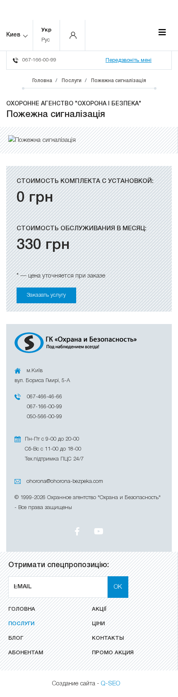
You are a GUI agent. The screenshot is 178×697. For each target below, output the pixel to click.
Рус (45, 40)
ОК (118, 587)
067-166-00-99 (39, 60)
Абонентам (25, 653)
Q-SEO (110, 684)
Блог (15, 638)
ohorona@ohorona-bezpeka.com (64, 481)
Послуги (21, 623)
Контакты (108, 638)
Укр (46, 30)
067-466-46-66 (44, 397)
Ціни (98, 623)
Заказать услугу (46, 295)
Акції (99, 609)
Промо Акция (113, 653)
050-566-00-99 (44, 416)
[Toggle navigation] (162, 32)
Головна (21, 609)
